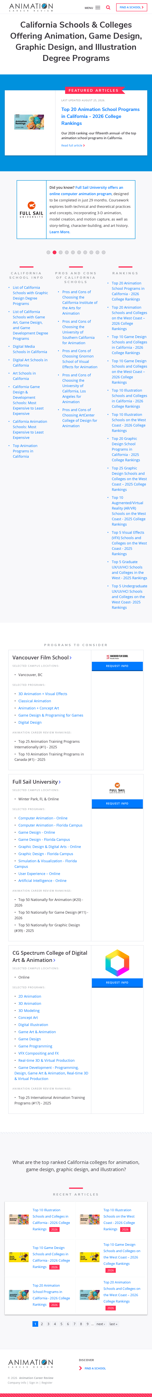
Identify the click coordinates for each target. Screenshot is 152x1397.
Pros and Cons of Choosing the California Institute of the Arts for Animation (79, 302)
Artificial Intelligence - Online (42, 880)
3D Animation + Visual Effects (42, 693)
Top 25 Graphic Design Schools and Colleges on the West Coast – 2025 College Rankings (129, 479)
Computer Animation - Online (42, 818)
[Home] (31, 9)
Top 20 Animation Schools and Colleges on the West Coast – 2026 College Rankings (129, 318)
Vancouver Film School (40, 657)
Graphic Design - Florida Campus (45, 853)
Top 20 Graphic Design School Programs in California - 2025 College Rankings (126, 449)
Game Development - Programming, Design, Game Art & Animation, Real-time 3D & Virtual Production (51, 1073)
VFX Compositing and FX (38, 1053)
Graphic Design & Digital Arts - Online (49, 846)
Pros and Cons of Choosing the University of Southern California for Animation (78, 332)
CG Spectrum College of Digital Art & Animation (49, 956)
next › (101, 1324)
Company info (17, 1382)
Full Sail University (35, 781)
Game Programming (35, 1046)
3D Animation (29, 1003)
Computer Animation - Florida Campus (50, 825)
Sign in (33, 1382)
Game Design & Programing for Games (50, 715)
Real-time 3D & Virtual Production (46, 1060)
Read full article (71, 145)
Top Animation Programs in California (25, 451)
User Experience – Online (39, 873)
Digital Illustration (33, 1024)
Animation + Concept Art (38, 708)
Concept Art (28, 1017)
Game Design (29, 1039)
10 (103, 252)
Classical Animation (34, 700)
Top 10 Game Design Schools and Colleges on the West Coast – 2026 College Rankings (129, 371)
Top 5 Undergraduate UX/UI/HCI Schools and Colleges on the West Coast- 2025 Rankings (129, 597)
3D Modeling (29, 1010)
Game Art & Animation (37, 1031)
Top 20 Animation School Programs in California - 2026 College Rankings (100, 116)
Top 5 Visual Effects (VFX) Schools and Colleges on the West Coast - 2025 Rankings (129, 543)
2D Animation (29, 996)
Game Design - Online (36, 832)
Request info (117, 666)
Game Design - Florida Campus (44, 839)
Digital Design (30, 722)
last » (113, 1324)
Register (47, 1382)
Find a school (131, 7)
